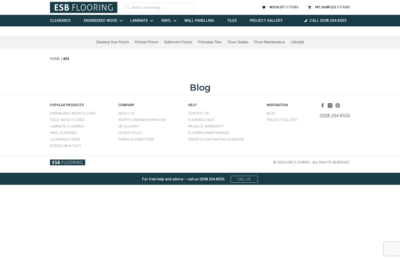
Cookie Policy (130, 133)
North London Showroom (142, 120)
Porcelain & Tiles (65, 146)
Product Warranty (206, 126)
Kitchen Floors (146, 42)
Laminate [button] (139, 20)
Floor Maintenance (269, 42)
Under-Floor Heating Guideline (216, 139)
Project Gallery (266, 20)
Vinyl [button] (166, 20)
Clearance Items (65, 139)
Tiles (232, 20)
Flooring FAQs (201, 120)
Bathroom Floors (178, 42)
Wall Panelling (199, 20)
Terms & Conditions (136, 139)
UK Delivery (128, 126)
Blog (271, 113)
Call (327, 20)
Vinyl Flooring (63, 133)
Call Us (244, 179)
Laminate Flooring (67, 126)
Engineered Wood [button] (100, 20)
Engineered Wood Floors (73, 113)
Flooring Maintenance (209, 133)
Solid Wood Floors (67, 120)
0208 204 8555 (335, 115)
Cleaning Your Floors (112, 42)
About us (126, 113)
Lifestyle (297, 42)
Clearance (60, 20)
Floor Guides (238, 42)
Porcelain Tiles (210, 42)
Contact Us (198, 113)
